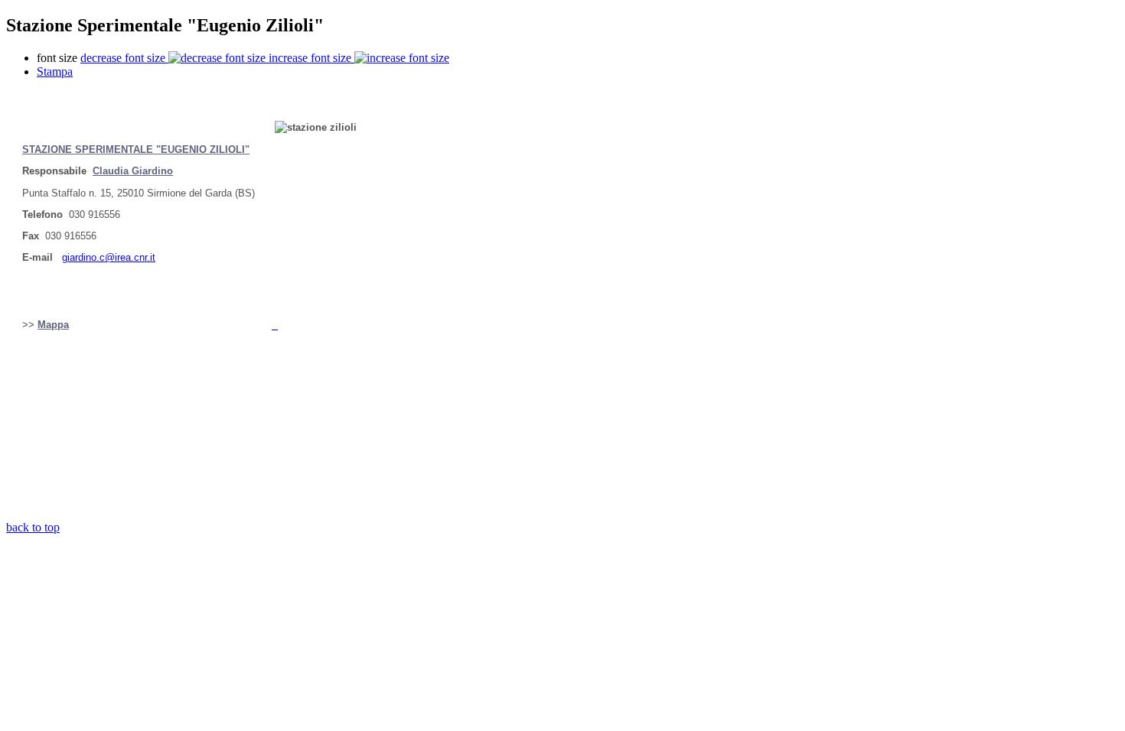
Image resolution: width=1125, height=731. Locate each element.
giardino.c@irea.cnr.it (108, 257)
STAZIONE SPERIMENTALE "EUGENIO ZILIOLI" (135, 149)
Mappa (53, 324)
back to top (33, 527)
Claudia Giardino (133, 171)
